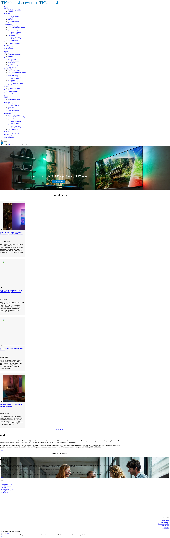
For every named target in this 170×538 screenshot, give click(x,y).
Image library (165, 520)
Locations (3, 487)
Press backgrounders (163, 524)
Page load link (5, 533)
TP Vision (10, 145)
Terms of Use (4, 492)
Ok (1, 536)
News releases (165, 522)
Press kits (166, 527)
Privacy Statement (6, 491)
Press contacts (165, 525)
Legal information (6, 486)
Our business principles (7, 489)
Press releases (165, 528)
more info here (58, 181)
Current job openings (6, 484)
